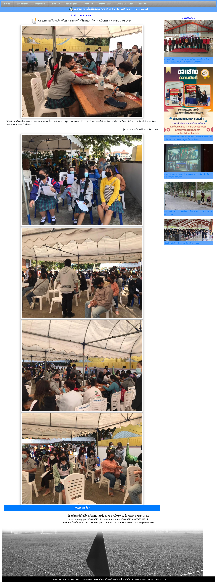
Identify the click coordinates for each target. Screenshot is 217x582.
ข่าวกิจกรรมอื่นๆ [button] (81, 507)
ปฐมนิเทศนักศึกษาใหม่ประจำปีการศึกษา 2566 (181, 243)
